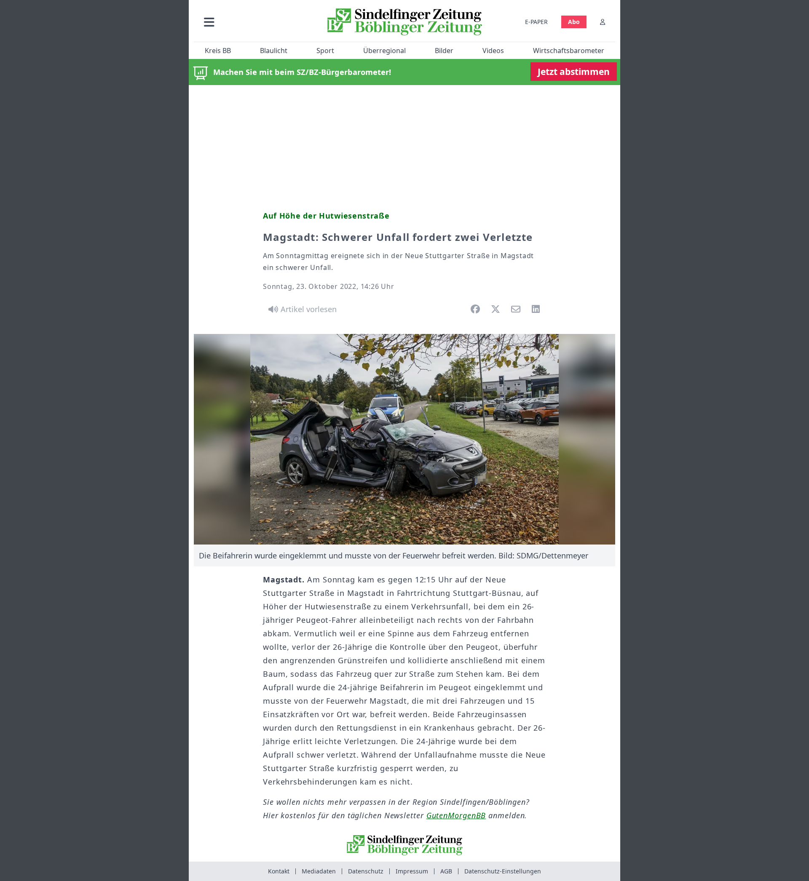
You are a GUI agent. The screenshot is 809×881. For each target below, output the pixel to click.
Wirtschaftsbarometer (568, 50)
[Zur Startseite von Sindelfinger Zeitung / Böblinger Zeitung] (404, 21)
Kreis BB (218, 50)
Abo (574, 22)
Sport (325, 50)
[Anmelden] (602, 21)
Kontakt (278, 871)
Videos (493, 50)
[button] (254, 21)
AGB (446, 871)
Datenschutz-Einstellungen (502, 871)
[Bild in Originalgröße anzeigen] (404, 439)
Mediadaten (319, 871)
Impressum (412, 871)
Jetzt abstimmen (574, 71)
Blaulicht (273, 50)
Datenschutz (365, 871)
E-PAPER (536, 22)
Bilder (444, 50)
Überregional (384, 50)
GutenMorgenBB (456, 815)
